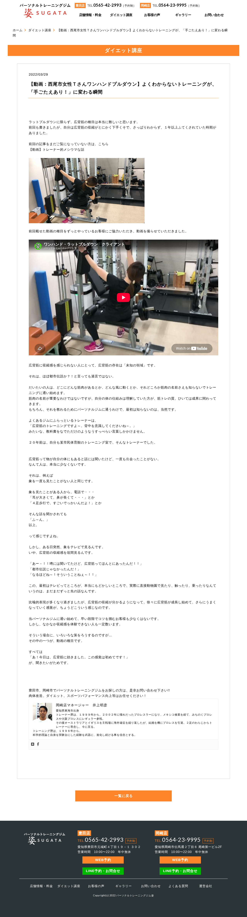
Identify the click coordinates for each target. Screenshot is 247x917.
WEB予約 (103, 860)
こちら (103, 144)
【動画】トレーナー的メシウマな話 (56, 149)
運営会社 (205, 886)
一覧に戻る (123, 796)
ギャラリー (123, 886)
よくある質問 (178, 886)
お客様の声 (96, 886)
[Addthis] (32, 744)
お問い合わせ (151, 886)
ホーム (18, 30)
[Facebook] (38, 744)
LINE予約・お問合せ (103, 871)
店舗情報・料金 (41, 886)
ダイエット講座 (39, 30)
